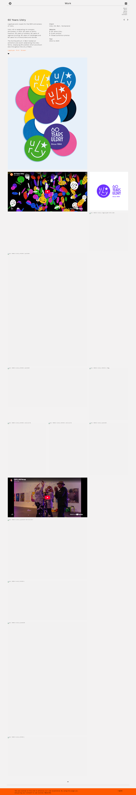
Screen (23, 50)
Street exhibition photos (60, 35)
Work (125, 10)
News (125, 11)
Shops (125, 13)
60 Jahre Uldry (56, 31)
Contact (124, 14)
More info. (48, 793)
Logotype (11, 50)
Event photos (56, 33)
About (125, 8)
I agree (120, 791)
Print (18, 50)
